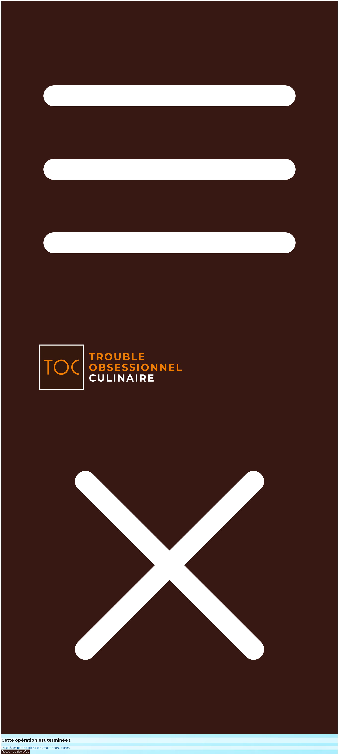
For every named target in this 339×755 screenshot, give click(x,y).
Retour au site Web (15, 751)
